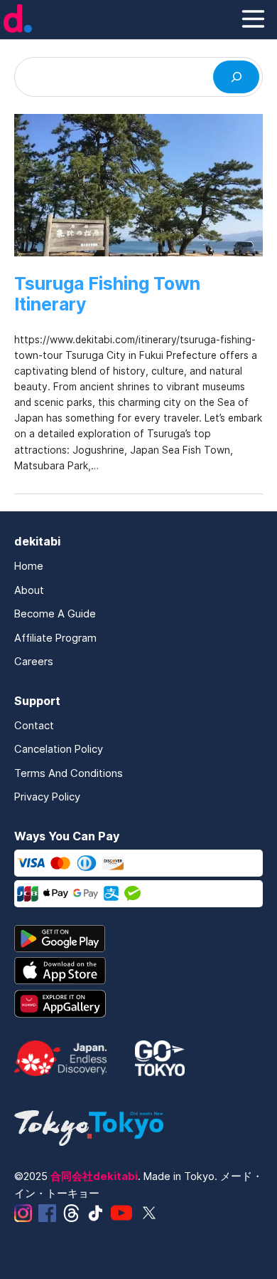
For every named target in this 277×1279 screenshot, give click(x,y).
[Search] (236, 77)
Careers (33, 661)
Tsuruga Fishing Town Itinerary (107, 293)
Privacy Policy (47, 796)
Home (28, 566)
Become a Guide (55, 613)
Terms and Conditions (68, 773)
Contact (34, 725)
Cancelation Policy (58, 749)
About (29, 590)
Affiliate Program (55, 638)
